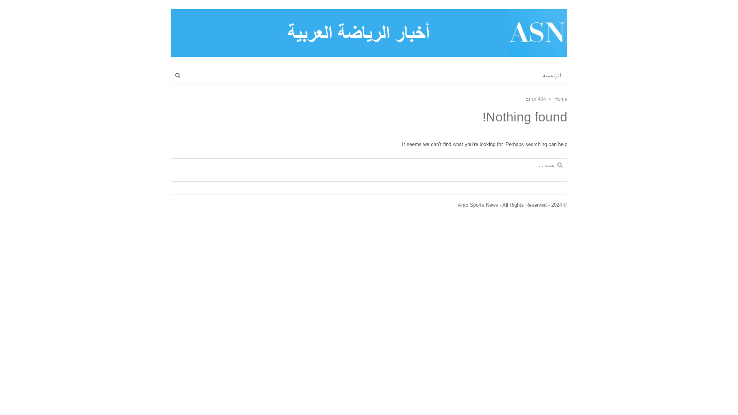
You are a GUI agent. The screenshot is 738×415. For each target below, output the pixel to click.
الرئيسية (552, 75)
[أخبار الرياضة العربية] (369, 33)
